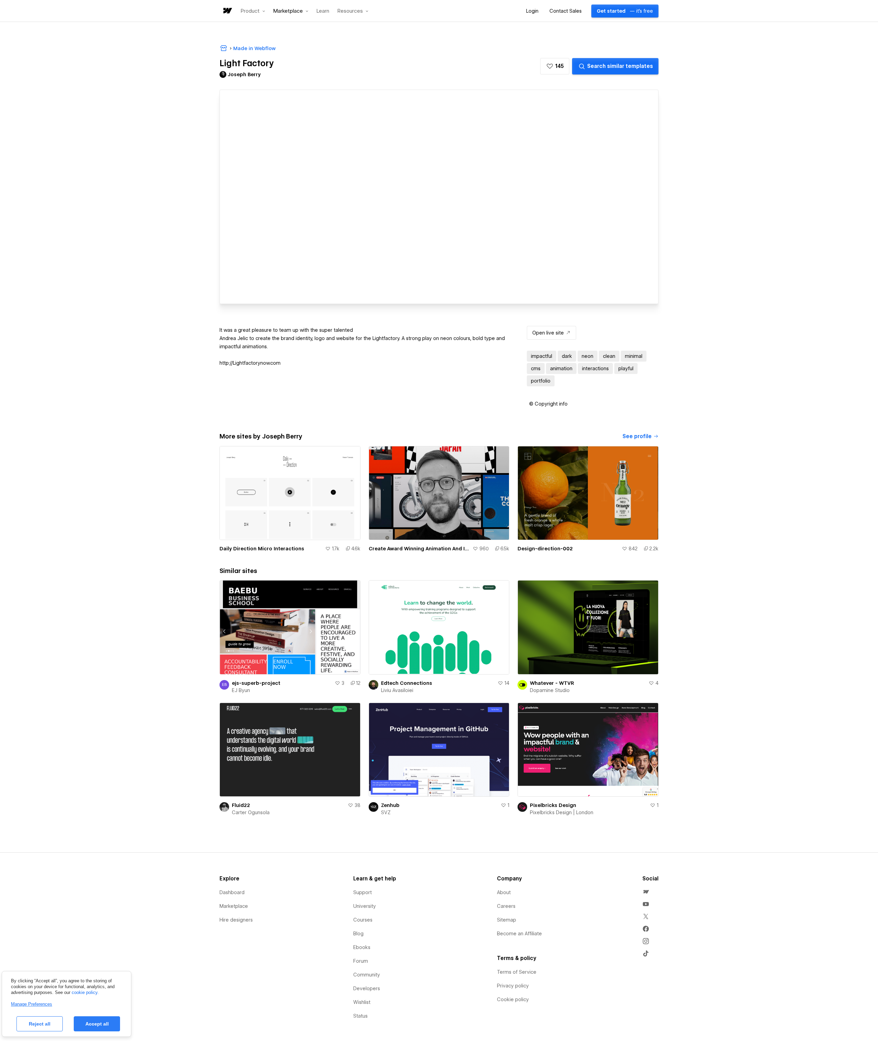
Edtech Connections (406, 683)
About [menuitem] (504, 892)
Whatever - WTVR (552, 683)
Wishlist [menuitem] (361, 1002)
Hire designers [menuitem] (236, 920)
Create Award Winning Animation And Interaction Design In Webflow (419, 548)
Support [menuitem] (362, 892)
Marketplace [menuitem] (234, 906)
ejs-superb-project (256, 683)
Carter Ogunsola (251, 812)
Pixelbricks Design (553, 805)
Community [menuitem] (366, 974)
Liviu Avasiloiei (397, 690)
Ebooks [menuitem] (361, 947)
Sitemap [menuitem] (506, 920)
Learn (323, 11)
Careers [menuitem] (506, 906)
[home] (227, 11)
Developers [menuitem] (366, 988)
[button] (253, 11)
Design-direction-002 (545, 548)
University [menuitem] (364, 906)
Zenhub (390, 805)
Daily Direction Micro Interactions (262, 548)
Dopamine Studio (550, 690)
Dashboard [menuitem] (232, 892)
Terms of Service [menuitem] (516, 972)
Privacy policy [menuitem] (513, 985)
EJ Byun (241, 690)
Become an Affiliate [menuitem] (519, 933)
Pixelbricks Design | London (561, 812)
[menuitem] (645, 891)
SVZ (386, 812)
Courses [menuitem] (362, 920)
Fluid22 (241, 805)
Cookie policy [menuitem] (513, 999)
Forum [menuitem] (360, 961)
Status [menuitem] (360, 1016)
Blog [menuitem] (358, 933)
